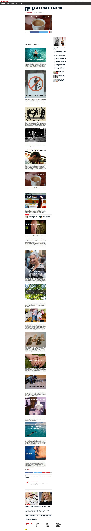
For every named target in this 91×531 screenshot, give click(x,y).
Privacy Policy (79, 1)
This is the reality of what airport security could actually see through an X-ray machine (62, 76)
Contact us (83, 1)
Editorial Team (58, 526)
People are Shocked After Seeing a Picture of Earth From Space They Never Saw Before (60, 68)
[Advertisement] (38, 39)
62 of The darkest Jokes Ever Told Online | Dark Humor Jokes (61, 58)
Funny (8, 3)
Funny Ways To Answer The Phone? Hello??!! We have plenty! (61, 61)
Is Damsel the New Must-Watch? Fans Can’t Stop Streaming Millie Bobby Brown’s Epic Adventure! (31, 519)
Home (25, 5)
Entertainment (3, 3)
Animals (16, 3)
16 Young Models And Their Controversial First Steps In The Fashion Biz (57, 47)
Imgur (29, 469)
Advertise (57, 523)
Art (18, 3)
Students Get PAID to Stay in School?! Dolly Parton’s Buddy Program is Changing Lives (33, 217)
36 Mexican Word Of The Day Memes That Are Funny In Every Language (60, 55)
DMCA (77, 1)
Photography (12, 3)
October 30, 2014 (35, 12)
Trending (37, 524)
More (21, 3)
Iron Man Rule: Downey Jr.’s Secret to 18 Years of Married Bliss (31, 517)
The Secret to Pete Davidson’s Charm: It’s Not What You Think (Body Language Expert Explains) (45, 515)
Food (36, 526)
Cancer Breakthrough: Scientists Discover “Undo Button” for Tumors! (61, 72)
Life (36, 525)
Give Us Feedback (58, 524)
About (75, 1)
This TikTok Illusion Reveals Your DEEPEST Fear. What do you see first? (47, 217)
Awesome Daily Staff (29, 12)
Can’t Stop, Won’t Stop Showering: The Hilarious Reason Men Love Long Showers (62, 80)
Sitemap (57, 525)
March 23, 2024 (30, 218)
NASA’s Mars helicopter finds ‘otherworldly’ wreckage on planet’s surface (60, 65)
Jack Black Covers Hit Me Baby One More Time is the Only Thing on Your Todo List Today (45, 517)
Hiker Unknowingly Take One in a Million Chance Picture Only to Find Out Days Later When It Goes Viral (61, 52)
